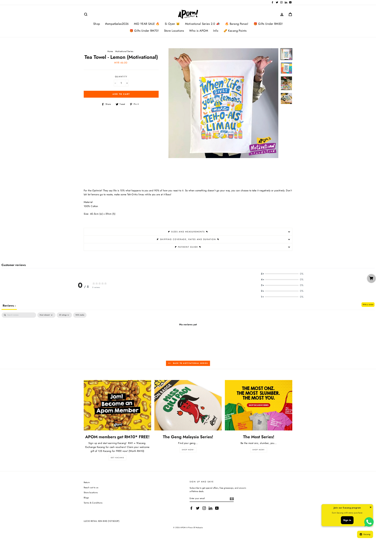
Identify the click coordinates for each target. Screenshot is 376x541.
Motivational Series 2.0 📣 (202, 24)
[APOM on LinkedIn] (210, 508)
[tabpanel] (188, 334)
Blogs (86, 497)
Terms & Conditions (93, 502)
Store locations (91, 492)
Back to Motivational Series (190, 363)
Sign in (347, 520)
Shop (96, 24)
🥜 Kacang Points (235, 31)
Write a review (368, 304)
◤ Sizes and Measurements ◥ (188, 231)
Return (87, 482)
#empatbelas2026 (117, 24)
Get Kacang (117, 457)
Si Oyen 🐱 (172, 24)
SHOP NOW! (188, 449)
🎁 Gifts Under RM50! (268, 24)
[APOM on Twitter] (197, 508)
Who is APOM (198, 31)
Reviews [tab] (9, 305)
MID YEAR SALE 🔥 (147, 24)
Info (215, 31)
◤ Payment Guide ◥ (188, 246)
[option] (223, 103)
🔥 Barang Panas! (236, 24)
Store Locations (174, 31)
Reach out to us (91, 487)
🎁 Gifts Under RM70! (144, 31)
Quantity (121, 76)
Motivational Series (124, 51)
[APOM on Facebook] (191, 508)
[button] (282, 274)
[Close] (370, 508)
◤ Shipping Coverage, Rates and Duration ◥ (188, 239)
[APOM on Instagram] (204, 508)
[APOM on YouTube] (217, 508)
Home (110, 51)
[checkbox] (80, 315)
